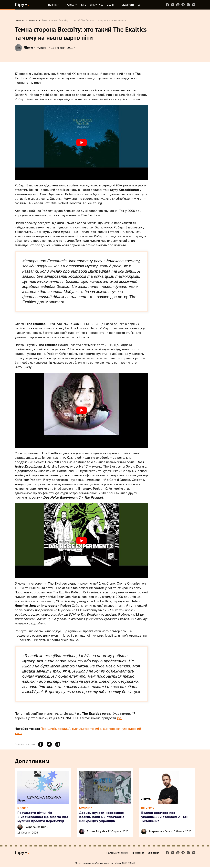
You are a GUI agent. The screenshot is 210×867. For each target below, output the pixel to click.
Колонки (86, 807)
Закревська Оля (35, 827)
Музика (69, 5)
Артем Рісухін (95, 831)
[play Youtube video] (81, 142)
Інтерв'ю (147, 807)
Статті (110, 5)
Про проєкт (138, 852)
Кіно (83, 5)
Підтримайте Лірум (117, 852)
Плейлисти (127, 5)
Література (96, 5)
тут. (119, 718)
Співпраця (153, 852)
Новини (52, 5)
